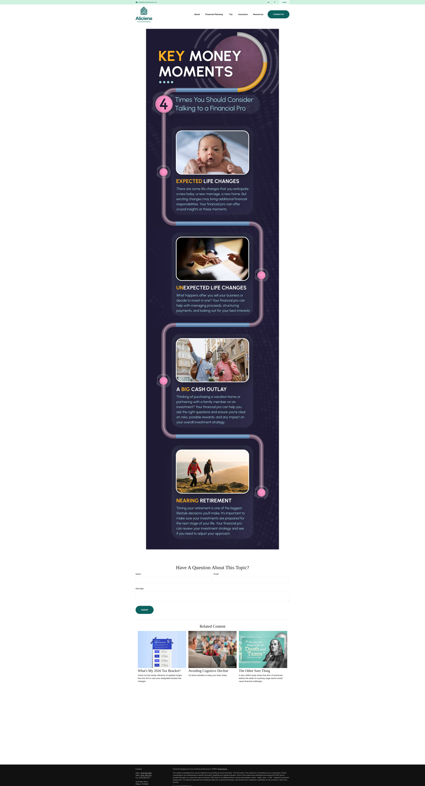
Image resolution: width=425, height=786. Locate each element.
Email (216, 574)
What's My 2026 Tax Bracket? (159, 671)
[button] (197, 14)
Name (138, 574)
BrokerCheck (222, 769)
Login (284, 2)
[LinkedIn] (268, 2)
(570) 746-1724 (146, 775)
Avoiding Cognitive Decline (208, 671)
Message (140, 588)
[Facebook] (274, 2)
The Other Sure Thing (254, 671)
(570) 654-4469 (146, 773)
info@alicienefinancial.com (147, 2)
